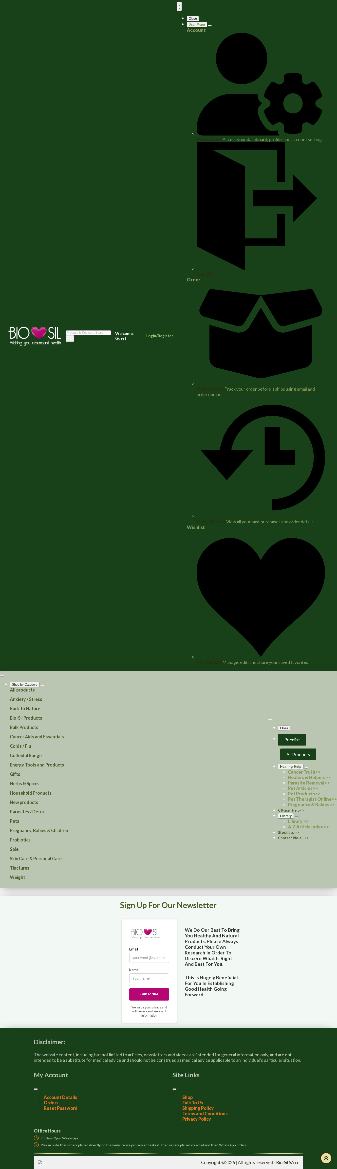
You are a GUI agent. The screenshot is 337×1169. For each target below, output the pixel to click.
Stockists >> (288, 832)
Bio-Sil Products (26, 718)
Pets (14, 821)
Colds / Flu (20, 746)
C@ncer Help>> (291, 810)
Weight (17, 877)
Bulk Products (24, 727)
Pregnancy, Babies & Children (39, 830)
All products (22, 690)
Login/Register (159, 335)
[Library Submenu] (297, 817)
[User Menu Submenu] (210, 25)
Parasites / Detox (27, 811)
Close (193, 18)
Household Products (31, 793)
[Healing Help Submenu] (306, 767)
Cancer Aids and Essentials (37, 736)
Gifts (15, 774)
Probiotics (20, 839)
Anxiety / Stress (26, 699)
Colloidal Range (26, 755)
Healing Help (290, 766)
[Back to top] (326, 1158)
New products (24, 802)
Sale (14, 849)
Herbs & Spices (24, 783)
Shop (187, 1097)
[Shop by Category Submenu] (42, 685)
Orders (51, 1102)
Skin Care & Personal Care (36, 858)
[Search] (70, 338)
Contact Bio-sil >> (293, 838)
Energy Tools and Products (37, 764)
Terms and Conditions (205, 1113)
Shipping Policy (198, 1108)
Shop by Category (24, 684)
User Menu (197, 24)
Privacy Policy (196, 1119)
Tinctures (19, 868)
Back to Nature (25, 708)
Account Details (60, 1097)
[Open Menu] (179, 6)
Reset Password (60, 1108)
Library (286, 816)
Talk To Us (192, 1102)
